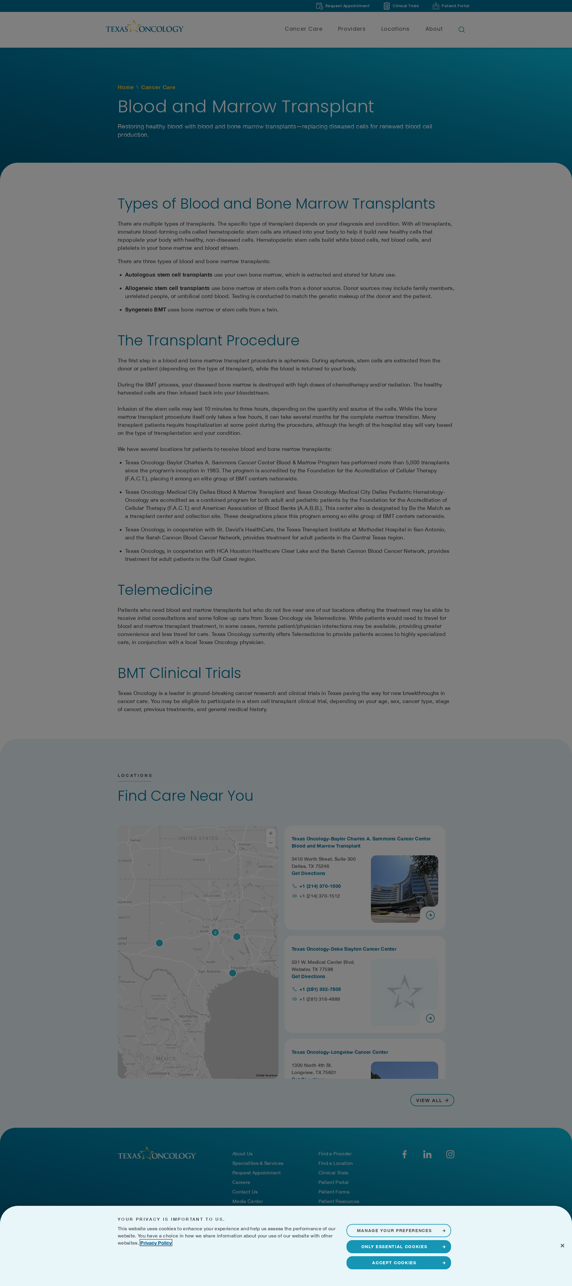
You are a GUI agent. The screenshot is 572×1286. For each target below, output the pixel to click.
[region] (286, 1246)
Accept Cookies (394, 1262)
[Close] (562, 1245)
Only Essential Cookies (394, 1246)
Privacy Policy (156, 1242)
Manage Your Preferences (394, 1230)
